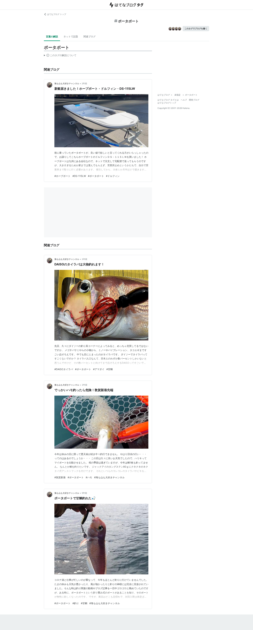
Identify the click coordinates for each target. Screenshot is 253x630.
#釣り (75, 603)
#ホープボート (62, 175)
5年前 (84, 493)
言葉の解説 (52, 36)
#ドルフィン (113, 175)
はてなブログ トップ (56, 14)
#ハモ (89, 477)
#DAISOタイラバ (63, 369)
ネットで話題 (71, 36)
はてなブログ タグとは (168, 100)
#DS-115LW (79, 175)
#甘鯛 (109, 369)
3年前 (84, 259)
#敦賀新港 (60, 477)
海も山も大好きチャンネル (66, 83)
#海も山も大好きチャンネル (109, 477)
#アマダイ (98, 369)
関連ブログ (89, 36)
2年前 (84, 83)
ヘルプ (184, 100)
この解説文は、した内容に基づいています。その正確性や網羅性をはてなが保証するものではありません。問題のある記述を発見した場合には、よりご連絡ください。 (60, 56)
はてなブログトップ (166, 102)
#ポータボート (96, 175)
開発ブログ (194, 100)
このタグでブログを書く (196, 28)
